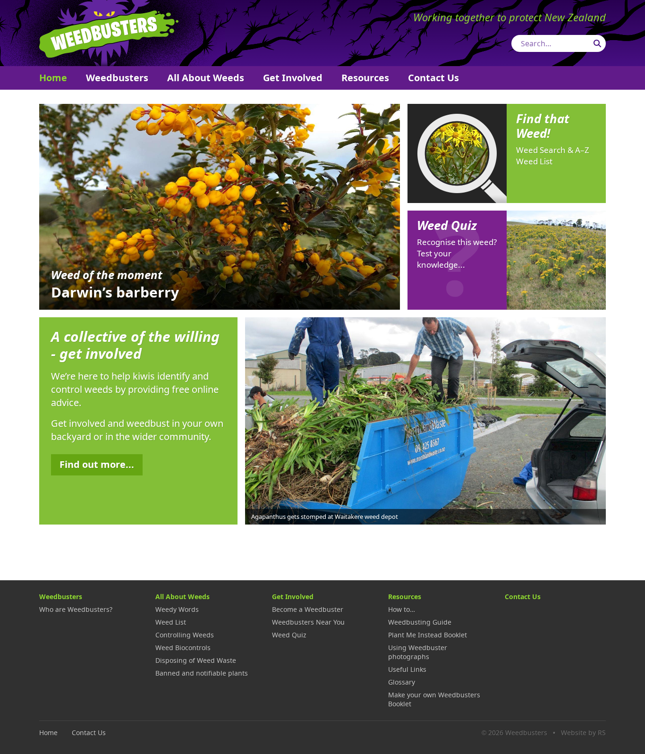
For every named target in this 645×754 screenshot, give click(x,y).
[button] (596, 419)
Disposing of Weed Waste (195, 660)
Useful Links (407, 669)
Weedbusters (108, 33)
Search (597, 43)
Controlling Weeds (184, 634)
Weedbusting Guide (419, 622)
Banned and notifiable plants (201, 673)
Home (53, 77)
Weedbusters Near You (308, 622)
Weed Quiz (289, 634)
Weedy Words (177, 609)
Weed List (170, 622)
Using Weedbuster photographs (417, 652)
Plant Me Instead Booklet (427, 634)
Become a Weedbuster (307, 609)
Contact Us (433, 77)
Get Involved (292, 77)
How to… (401, 609)
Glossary (401, 682)
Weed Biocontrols (183, 647)
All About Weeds (205, 77)
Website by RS (583, 732)
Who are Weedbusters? (75, 609)
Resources (365, 77)
